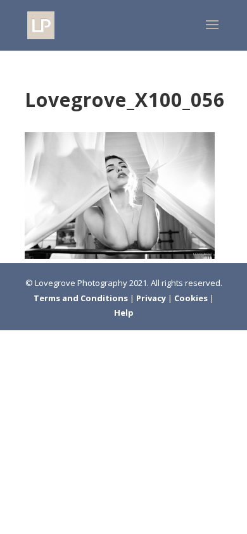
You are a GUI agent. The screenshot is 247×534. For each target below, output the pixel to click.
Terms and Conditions (82, 298)
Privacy (152, 298)
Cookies (192, 298)
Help (124, 312)
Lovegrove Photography (81, 283)
